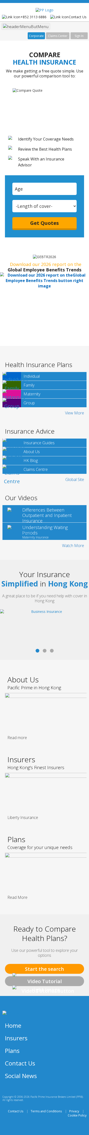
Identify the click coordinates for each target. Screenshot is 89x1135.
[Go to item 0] (37, 651)
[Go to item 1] (44, 651)
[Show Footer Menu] (80, 1025)
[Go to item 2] (52, 651)
